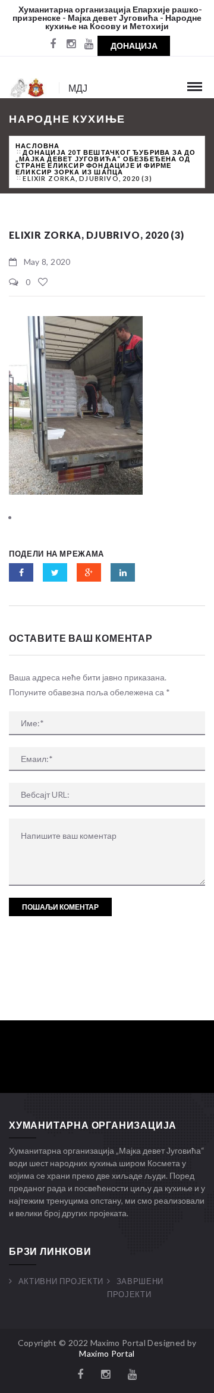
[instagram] (71, 45)
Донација (134, 45)
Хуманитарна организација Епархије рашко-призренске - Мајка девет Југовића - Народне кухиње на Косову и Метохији (107, 17)
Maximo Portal (107, 1353)
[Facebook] (53, 45)
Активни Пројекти (60, 1281)
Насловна (37, 145)
